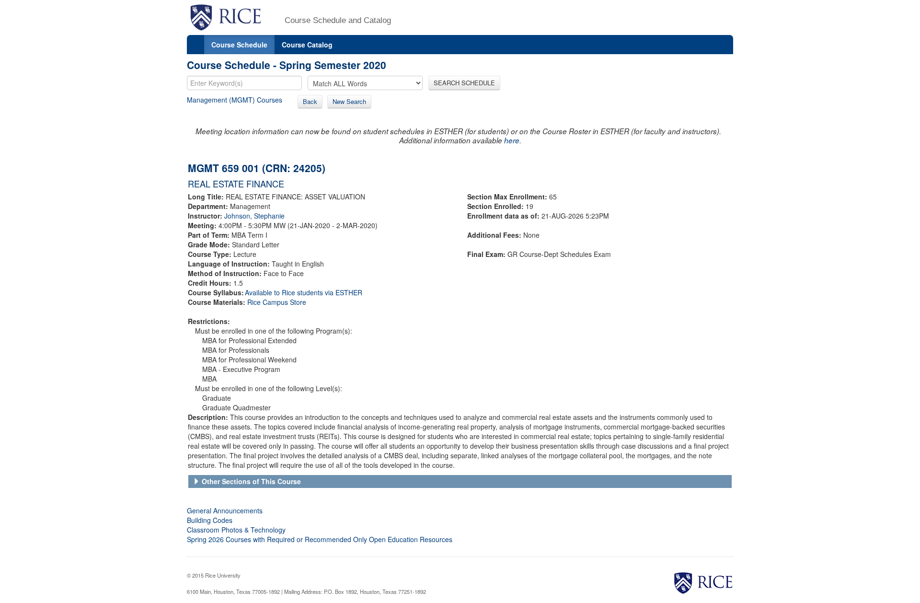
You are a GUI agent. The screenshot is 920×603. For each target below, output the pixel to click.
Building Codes (209, 520)
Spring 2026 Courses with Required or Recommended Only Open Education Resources (319, 539)
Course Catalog (307, 44)
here (511, 140)
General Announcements (225, 510)
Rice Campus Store (276, 302)
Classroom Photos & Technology (236, 529)
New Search (349, 101)
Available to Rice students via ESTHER (303, 292)
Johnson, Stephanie (254, 215)
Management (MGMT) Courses (234, 99)
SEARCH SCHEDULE (464, 82)
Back (310, 101)
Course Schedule (239, 44)
